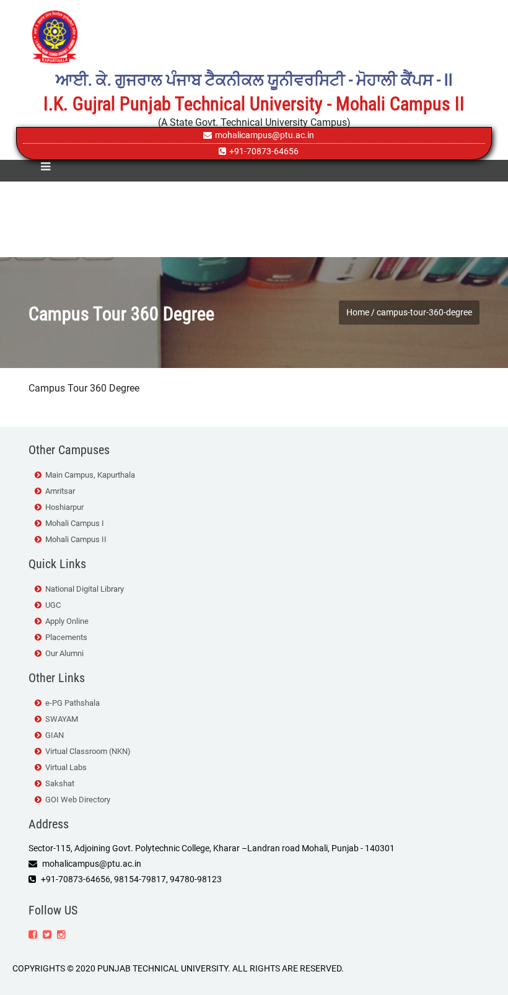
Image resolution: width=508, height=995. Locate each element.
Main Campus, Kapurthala (90, 475)
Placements (66, 637)
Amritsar (60, 491)
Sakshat (59, 783)
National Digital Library (84, 589)
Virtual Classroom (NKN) (88, 751)
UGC (53, 605)
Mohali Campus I (74, 523)
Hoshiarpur (64, 507)
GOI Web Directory (77, 799)
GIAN (54, 735)
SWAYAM (61, 719)
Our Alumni (64, 653)
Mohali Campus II (76, 539)
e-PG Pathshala (72, 703)
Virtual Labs (66, 767)
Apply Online (67, 621)
